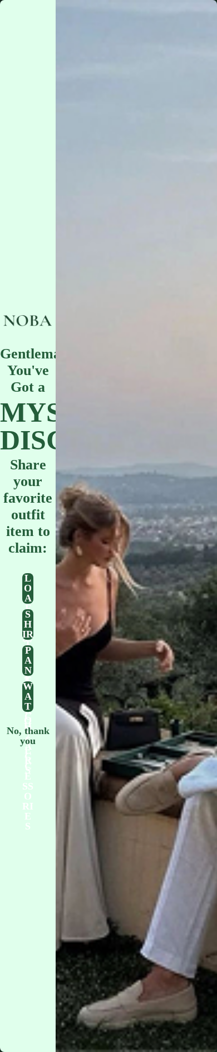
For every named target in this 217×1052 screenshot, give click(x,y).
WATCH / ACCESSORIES (27, 696)
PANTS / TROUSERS (27, 660)
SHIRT (27, 624)
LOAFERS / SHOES (27, 588)
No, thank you (28, 732)
